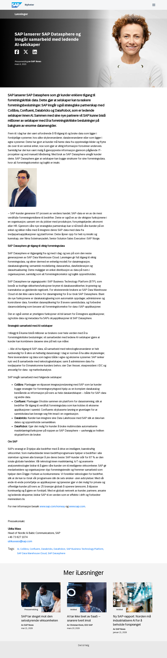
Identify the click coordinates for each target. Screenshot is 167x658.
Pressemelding (21, 61)
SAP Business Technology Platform (85, 549)
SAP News (36, 61)
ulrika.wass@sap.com (20, 541)
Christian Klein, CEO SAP (81, 625)
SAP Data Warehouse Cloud (32, 553)
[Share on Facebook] (17, 52)
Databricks (47, 549)
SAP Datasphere (56, 553)
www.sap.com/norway (52, 506)
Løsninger (21, 14)
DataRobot (59, 549)
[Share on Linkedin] (35, 52)
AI (18, 549)
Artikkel (73, 609)
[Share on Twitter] (25, 52)
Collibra (24, 549)
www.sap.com (77, 506)
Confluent (35, 549)
